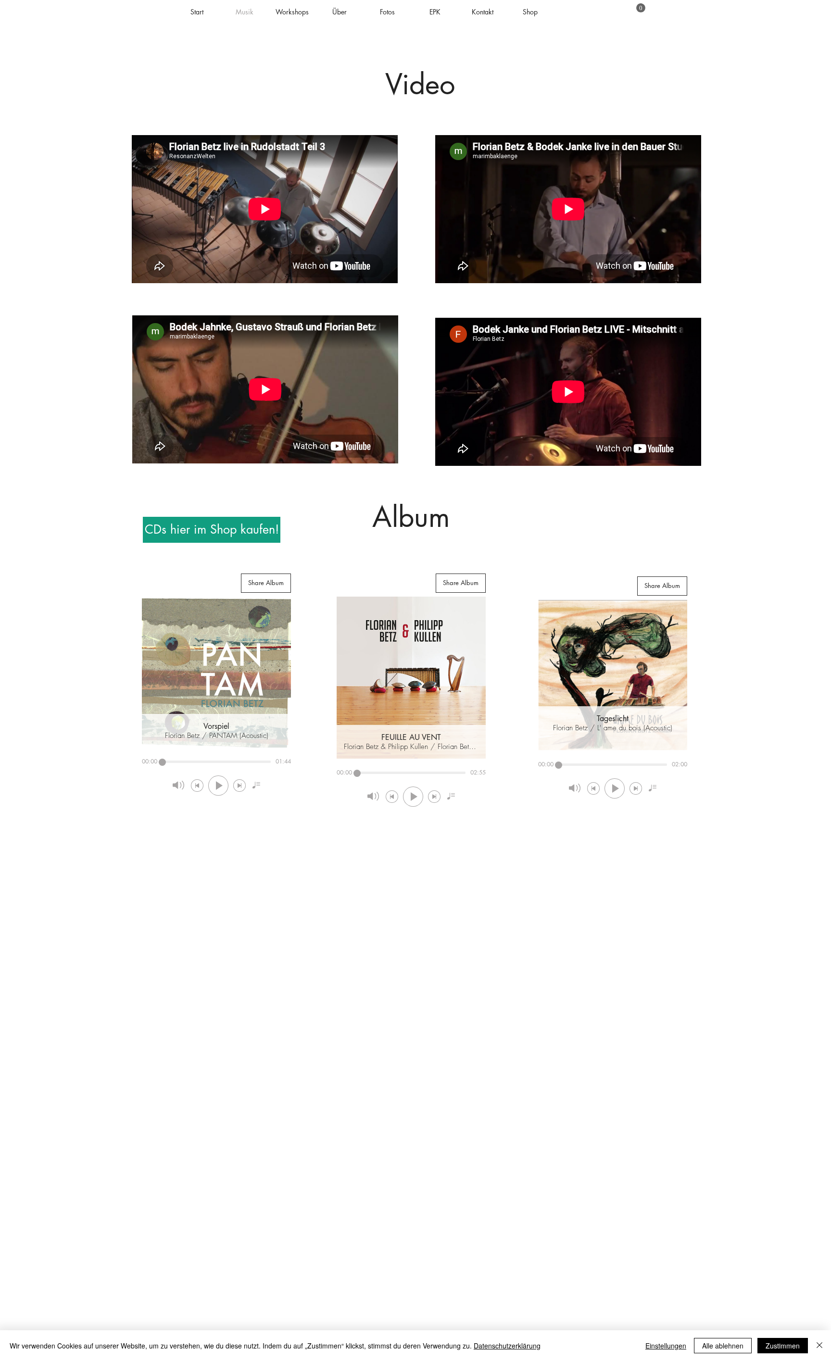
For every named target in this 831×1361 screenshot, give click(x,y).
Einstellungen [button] (665, 1345)
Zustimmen (783, 1345)
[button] (640, 7)
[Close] (819, 1345)
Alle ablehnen (722, 1345)
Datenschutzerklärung (507, 1345)
